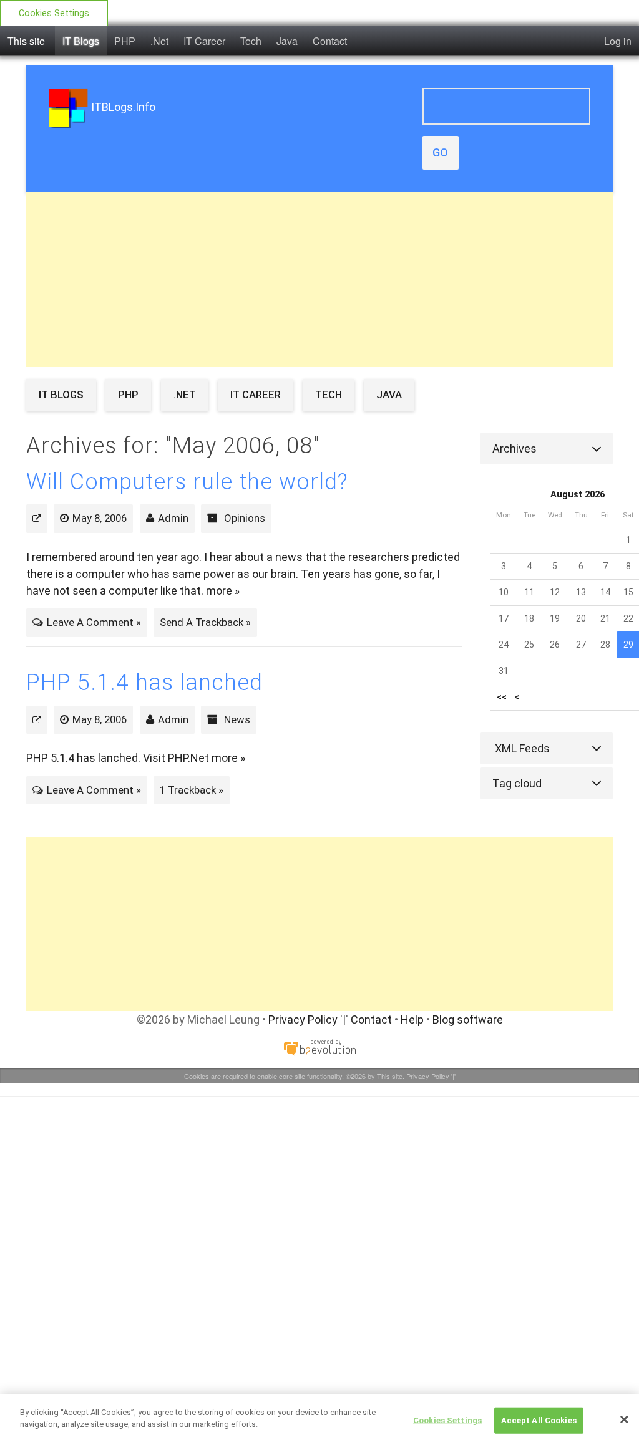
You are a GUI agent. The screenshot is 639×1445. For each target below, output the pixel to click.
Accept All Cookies (539, 1420)
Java (287, 41)
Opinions (244, 518)
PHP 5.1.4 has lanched (144, 683)
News (237, 719)
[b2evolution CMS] (319, 1047)
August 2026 (577, 494)
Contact (330, 41)
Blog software (467, 1019)
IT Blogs (80, 41)
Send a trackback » (205, 622)
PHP (124, 41)
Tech (250, 41)
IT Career (204, 41)
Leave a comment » (94, 622)
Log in (618, 41)
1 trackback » (191, 790)
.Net (159, 41)
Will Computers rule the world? (187, 482)
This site (26, 41)
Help (412, 1019)
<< (502, 697)
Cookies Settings (54, 13)
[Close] (624, 1419)
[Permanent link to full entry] (36, 518)
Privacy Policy (303, 1019)
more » (223, 590)
